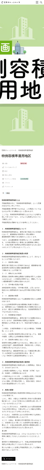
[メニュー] (37, 2)
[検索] (41, 2)
